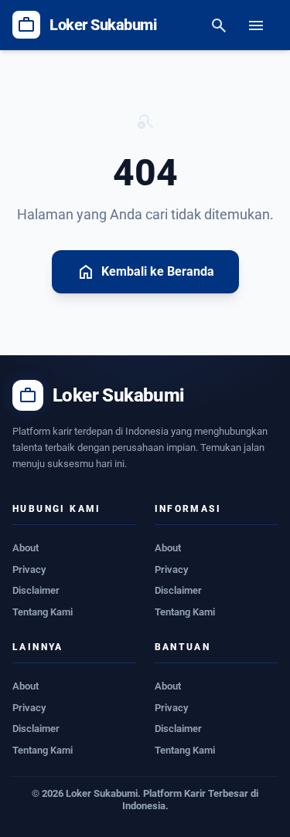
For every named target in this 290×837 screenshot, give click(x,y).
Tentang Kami (42, 612)
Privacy (29, 569)
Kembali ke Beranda (145, 272)
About (25, 548)
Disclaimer (36, 590)
